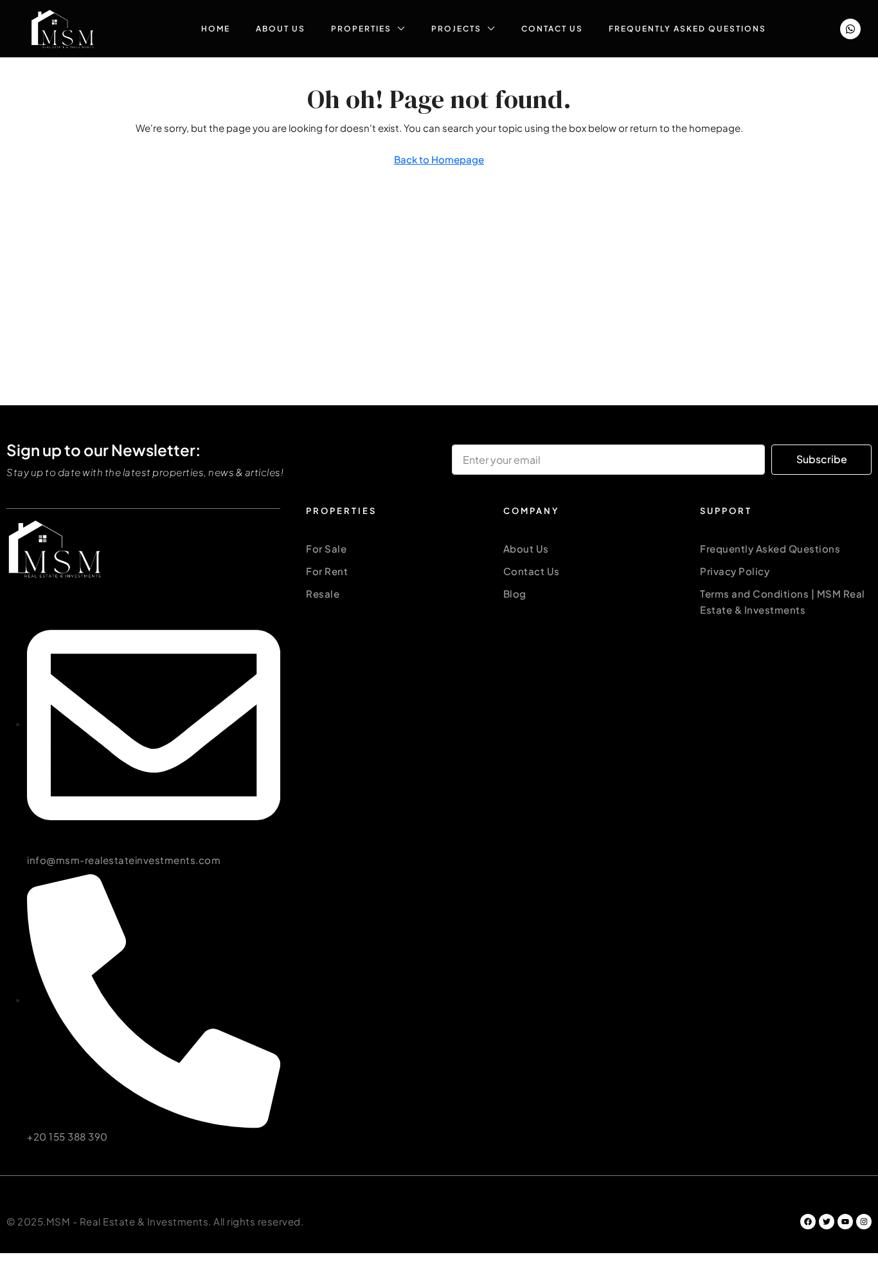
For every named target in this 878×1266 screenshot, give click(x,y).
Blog (514, 593)
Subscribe (821, 459)
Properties (361, 28)
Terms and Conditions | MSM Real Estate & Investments (782, 601)
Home (215, 28)
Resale (322, 593)
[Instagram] (864, 1221)
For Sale (326, 548)
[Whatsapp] (850, 29)
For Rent (327, 571)
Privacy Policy (734, 571)
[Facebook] (808, 1221)
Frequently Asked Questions (687, 28)
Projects (456, 28)
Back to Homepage (439, 159)
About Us (280, 28)
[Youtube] (845, 1221)
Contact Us (552, 28)
